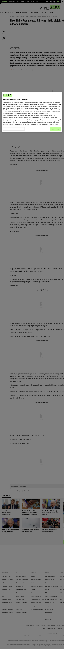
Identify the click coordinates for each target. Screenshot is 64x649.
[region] (32, 112)
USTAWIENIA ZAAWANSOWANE (14, 129)
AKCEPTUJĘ (55, 129)
